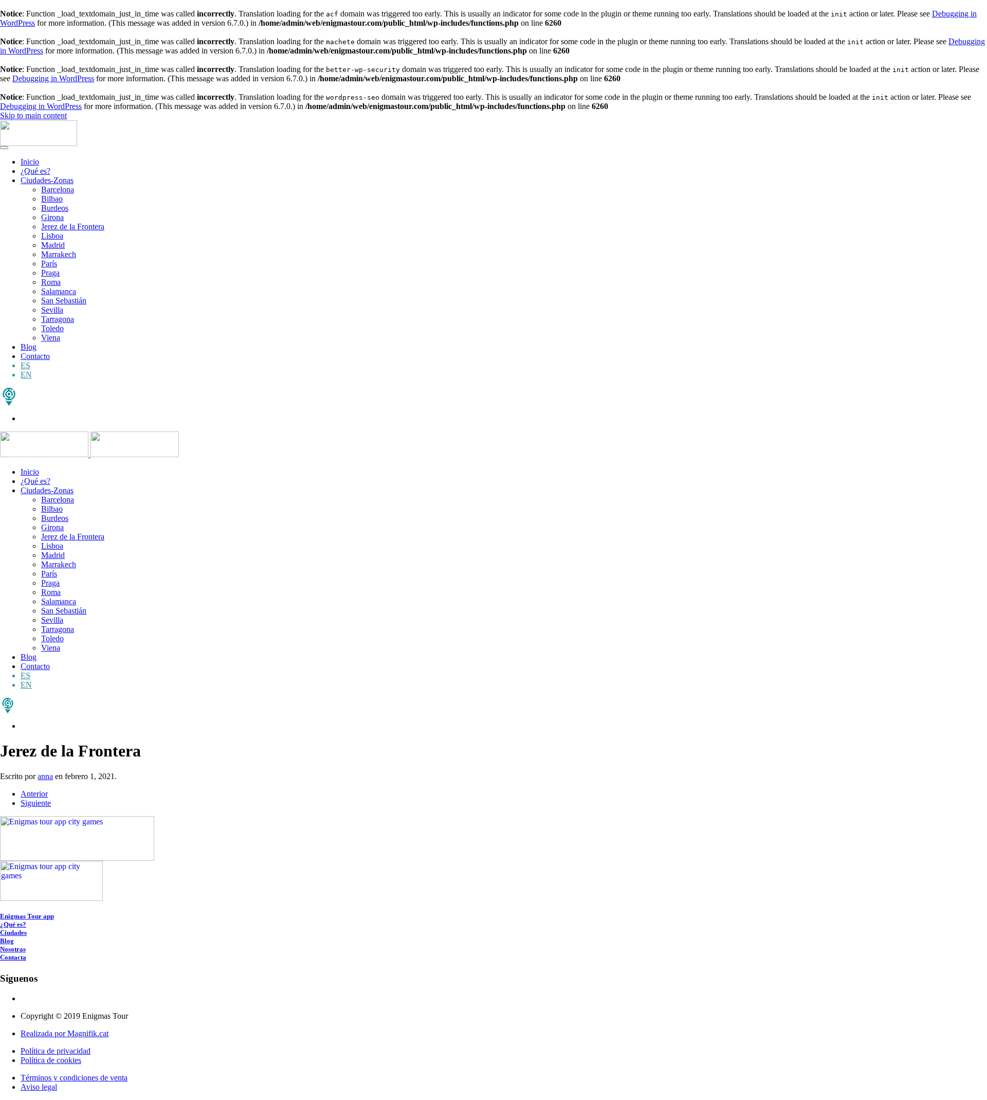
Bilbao (52, 198)
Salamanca (58, 291)
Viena (50, 337)
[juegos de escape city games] (9, 403)
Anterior (34, 793)
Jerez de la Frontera (72, 226)
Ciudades (13, 932)
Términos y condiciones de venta (74, 1077)
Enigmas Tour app (27, 916)
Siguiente (36, 803)
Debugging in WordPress (53, 78)
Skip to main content (33, 115)
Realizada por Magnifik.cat (64, 1033)
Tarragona (57, 319)
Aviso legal (39, 1087)
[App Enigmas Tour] (7, 710)
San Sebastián (63, 300)
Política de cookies (51, 1060)
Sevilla (52, 309)
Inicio (30, 161)
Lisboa (52, 235)
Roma (51, 282)
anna (45, 776)
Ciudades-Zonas (47, 180)
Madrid (53, 245)
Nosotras (13, 949)
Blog (28, 346)
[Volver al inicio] (38, 143)
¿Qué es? (35, 171)
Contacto (35, 356)
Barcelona (57, 189)
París (49, 263)
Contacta (13, 957)
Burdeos (54, 208)
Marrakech (58, 254)
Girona (52, 217)
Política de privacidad (55, 1051)
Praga (50, 272)
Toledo (52, 328)
